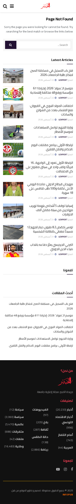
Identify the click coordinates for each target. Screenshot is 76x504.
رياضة (44, 449)
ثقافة (44, 429)
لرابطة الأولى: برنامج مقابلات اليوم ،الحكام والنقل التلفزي (52, 147)
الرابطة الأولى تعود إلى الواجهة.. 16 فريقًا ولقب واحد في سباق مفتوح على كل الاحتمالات (49, 167)
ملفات (19, 439)
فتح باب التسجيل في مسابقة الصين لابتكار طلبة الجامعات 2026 (51, 73)
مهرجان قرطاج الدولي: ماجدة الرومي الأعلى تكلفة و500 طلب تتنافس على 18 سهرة (50, 188)
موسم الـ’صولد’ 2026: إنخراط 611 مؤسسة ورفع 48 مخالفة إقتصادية (51, 90)
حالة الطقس (40, 437)
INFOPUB (68, 494)
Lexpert (63, 80)
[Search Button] (10, 45)
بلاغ (45, 422)
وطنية (19, 446)
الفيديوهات (40, 409)
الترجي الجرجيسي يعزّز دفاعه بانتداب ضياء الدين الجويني (51, 247)
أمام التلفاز (65, 435)
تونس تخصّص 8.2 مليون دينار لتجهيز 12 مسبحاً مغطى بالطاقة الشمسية (50, 229)
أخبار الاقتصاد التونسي (64, 419)
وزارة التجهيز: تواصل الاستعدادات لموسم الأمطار (53, 129)
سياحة (19, 409)
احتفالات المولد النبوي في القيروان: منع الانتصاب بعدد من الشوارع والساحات (51, 110)
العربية (68, 447)
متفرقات (18, 431)
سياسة (19, 417)
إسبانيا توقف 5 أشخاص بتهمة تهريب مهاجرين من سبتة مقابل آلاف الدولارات (51, 210)
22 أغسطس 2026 (46, 80)
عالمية (19, 424)
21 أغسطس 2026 (46, 220)
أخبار (70, 409)
